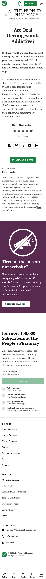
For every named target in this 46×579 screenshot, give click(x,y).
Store (4, 459)
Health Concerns (9, 441)
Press (4, 516)
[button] (36, 145)
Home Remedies (9, 429)
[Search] (20, 3)
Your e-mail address (10, 371)
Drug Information (10, 435)
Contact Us (7, 486)
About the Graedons (11, 480)
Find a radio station (11, 453)
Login (40, 3)
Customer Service (10, 504)
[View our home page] (4, 3)
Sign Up (23, 381)
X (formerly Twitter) (14, 536)
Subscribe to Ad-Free (16, 304)
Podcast (5, 447)
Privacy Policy (8, 510)
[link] (10, 145)
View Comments (24, 159)
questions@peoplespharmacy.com (20, 530)
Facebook (9, 543)
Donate (5, 465)
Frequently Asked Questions (14, 492)
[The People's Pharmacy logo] (23, 13)
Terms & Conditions (11, 498)
